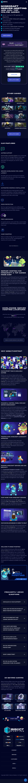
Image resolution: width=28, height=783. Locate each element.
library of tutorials (9, 292)
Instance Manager (8, 472)
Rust (17, 501)
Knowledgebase (11, 527)
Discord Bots (21, 684)
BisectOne (6, 17)
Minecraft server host (6, 444)
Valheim (3, 503)
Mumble (5, 686)
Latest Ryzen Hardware (17, 26)
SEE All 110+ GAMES (14, 79)
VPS (14, 684)
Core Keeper (12, 501)
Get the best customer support (9, 155)
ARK (7, 501)
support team (5, 378)
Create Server (7, 35)
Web (16, 684)
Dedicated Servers (6, 684)
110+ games (16, 15)
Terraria (21, 501)
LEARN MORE (14, 74)
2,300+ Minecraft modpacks (17, 19)
